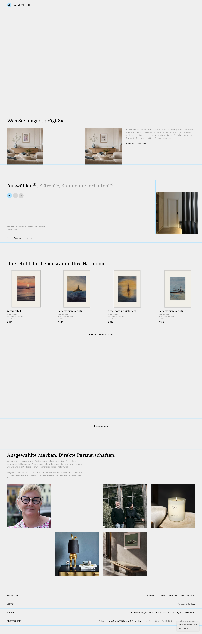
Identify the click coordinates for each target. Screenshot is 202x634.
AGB (182, 595)
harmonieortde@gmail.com (141, 612)
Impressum (150, 595)
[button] (42, 93)
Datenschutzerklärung (168, 595)
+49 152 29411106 (163, 612)
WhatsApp (190, 612)
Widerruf (191, 595)
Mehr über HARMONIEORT (137, 144)
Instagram (178, 612)
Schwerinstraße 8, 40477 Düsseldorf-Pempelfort (120, 621)
